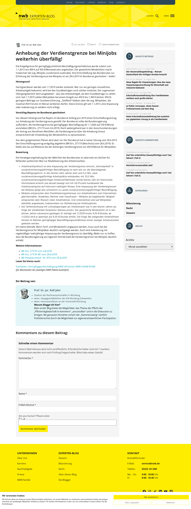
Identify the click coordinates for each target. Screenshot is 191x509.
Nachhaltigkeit (24, 469)
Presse (20, 474)
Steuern (63, 458)
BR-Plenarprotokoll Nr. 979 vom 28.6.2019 (44, 257)
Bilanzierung (65, 463)
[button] (171, 16)
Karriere (21, 463)
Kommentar (26, 358)
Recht (62, 469)
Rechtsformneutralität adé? (139, 165)
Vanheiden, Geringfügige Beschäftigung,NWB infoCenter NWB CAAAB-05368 (55, 266)
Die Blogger (65, 479)
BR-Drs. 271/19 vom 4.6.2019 (36, 251)
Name (23, 394)
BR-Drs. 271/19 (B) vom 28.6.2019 (39, 254)
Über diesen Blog (68, 474)
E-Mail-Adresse (27, 405)
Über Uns (22, 458)
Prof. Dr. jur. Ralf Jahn (47, 290)
